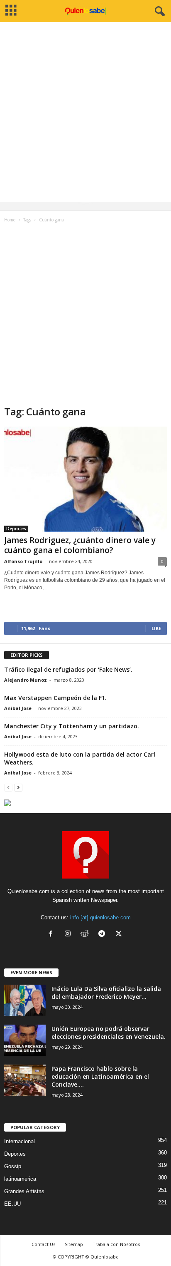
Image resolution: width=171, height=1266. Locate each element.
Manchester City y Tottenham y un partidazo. (71, 726)
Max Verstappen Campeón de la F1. (55, 698)
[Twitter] (119, 934)
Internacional (19, 1141)
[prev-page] (8, 787)
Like (156, 628)
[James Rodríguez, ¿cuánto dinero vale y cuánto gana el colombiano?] (85, 479)
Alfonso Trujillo (23, 561)
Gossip (12, 1166)
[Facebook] (52, 934)
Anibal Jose (18, 708)
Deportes (16, 528)
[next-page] (18, 787)
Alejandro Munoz (25, 680)
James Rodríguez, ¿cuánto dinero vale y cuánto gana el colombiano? (80, 545)
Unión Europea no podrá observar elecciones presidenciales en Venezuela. (108, 1032)
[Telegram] (103, 934)
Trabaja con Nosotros (116, 1244)
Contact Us (43, 1244)
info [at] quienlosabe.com (100, 917)
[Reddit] (86, 934)
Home (9, 220)
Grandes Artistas (24, 1191)
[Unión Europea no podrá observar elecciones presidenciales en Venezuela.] (25, 1040)
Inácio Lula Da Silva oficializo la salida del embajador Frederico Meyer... (106, 992)
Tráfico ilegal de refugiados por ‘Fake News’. (68, 669)
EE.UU (12, 1204)
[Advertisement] (85, 116)
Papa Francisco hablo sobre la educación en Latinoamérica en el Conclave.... (100, 1076)
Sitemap (74, 1244)
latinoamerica (20, 1179)
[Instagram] (69, 934)
